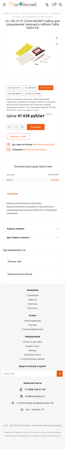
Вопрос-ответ (33, 346)
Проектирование (32, 321)
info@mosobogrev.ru (35, 396)
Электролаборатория (32, 329)
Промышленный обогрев (20, 274)
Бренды (33, 350)
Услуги (32, 315)
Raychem (55, 180)
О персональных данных (32, 359)
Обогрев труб (14, 261)
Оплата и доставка (32, 342)
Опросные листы (32, 354)
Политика (32, 304)
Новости (32, 299)
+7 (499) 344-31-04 (34, 389)
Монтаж (32, 325)
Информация (32, 336)
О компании (32, 295)
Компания (32, 290)
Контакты (32, 308)
